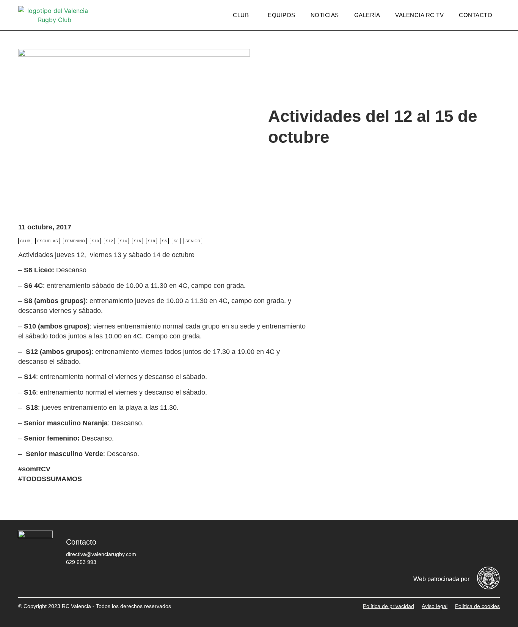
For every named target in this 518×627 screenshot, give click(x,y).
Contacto (475, 15)
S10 (95, 241)
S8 (176, 241)
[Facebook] (399, 547)
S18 (151, 241)
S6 (164, 241)
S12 (109, 241)
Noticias (325, 15)
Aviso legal (434, 606)
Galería (367, 15)
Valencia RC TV (419, 15)
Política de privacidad (388, 606)
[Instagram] (444, 547)
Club (241, 15)
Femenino (75, 241)
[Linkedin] (490, 547)
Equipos (281, 15)
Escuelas (47, 241)
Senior (192, 241)
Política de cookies (477, 606)
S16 (137, 241)
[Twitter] (422, 547)
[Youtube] (467, 547)
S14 (123, 241)
